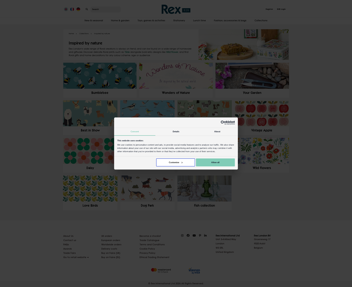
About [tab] (217, 131)
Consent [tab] (135, 131)
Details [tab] (176, 131)
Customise (174, 162)
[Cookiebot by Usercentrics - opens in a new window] (223, 123)
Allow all (215, 162)
